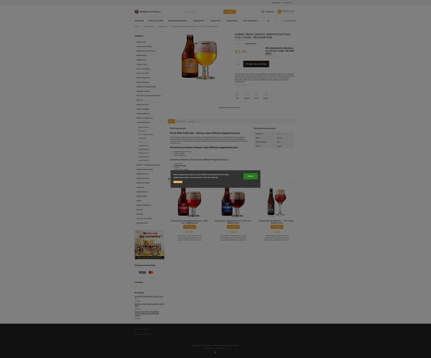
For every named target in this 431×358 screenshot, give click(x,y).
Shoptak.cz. (223, 348)
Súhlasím (250, 176)
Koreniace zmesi (143, 183)
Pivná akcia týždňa (144, 46)
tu (217, 177)
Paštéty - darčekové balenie (148, 165)
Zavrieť (289, 102)
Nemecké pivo (144, 127)
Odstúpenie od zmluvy (143, 334)
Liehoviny (140, 187)
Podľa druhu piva (143, 78)
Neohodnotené (250, 43)
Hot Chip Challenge (144, 218)
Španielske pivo (144, 149)
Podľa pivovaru (142, 82)
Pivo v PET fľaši (142, 73)
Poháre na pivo (142, 174)
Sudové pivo (141, 60)
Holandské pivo (144, 157)
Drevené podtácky (143, 205)
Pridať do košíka (256, 63)
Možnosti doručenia (272, 56)
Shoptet (211, 348)
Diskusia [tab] (191, 121)
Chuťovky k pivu (142, 178)
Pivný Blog (276, 3)
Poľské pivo (143, 138)
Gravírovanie (142, 223)
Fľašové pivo (141, 64)
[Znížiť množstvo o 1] (237, 64)
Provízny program (141, 329)
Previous (290, 183)
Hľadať (229, 12)
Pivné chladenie (143, 109)
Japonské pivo (143, 153)
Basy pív (139, 100)
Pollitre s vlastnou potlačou (148, 96)
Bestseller (141, 42)
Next (293, 183)
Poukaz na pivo (142, 105)
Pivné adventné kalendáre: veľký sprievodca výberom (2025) (147, 313)
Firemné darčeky (143, 91)
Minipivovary (141, 55)
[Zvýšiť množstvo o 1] (242, 64)
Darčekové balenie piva (146, 51)
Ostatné (139, 214)
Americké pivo (144, 160)
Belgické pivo (143, 142)
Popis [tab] (171, 121)
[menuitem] (140, 21)
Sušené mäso (141, 196)
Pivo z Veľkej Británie (146, 134)
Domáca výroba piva (144, 118)
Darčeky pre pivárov (144, 169)
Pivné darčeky (142, 192)
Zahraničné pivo (143, 122)
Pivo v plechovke (143, 69)
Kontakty (288, 3)
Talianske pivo (144, 146)
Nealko (139, 210)
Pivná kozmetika (143, 114)
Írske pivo (142, 131)
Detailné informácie (242, 85)
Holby (138, 201)
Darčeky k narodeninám (146, 87)
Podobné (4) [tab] (181, 121)
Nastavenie (178, 182)
